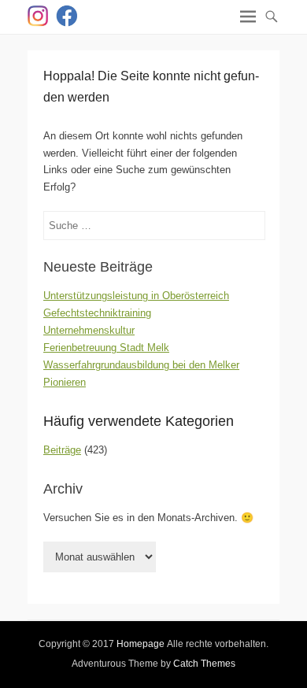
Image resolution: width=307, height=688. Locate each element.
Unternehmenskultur (89, 330)
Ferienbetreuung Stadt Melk (106, 347)
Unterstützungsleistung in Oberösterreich (136, 295)
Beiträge (62, 450)
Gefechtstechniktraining (97, 313)
